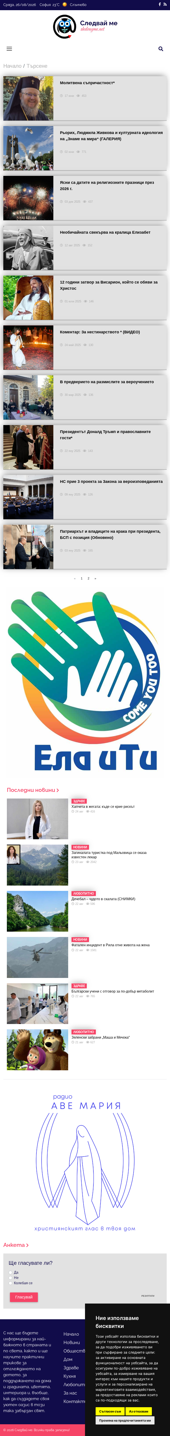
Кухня (70, 1376)
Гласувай (24, 1297)
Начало (12, 66)
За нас (70, 1393)
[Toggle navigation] (9, 49)
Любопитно (77, 1384)
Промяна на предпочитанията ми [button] (125, 1420)
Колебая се (23, 1283)
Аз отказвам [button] (138, 1411)
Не (16, 1278)
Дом (68, 1359)
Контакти (75, 1401)
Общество (76, 1351)
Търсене (37, 66)
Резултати (147, 1296)
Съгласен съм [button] (110, 1411)
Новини (72, 1342)
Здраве (71, 1367)
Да (16, 1272)
